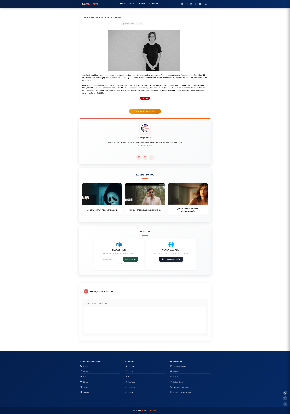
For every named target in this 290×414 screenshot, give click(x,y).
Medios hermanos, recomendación (145, 210)
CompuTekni (151, 410)
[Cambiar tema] (285, 393)
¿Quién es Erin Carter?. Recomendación (188, 210)
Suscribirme (130, 259)
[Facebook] (182, 4)
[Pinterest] (195, 4)
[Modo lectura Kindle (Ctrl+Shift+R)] (285, 398)
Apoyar (141, 4)
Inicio (122, 4)
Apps (131, 4)
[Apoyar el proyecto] (139, 157)
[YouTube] (200, 4)
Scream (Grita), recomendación (102, 210)
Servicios (153, 4)
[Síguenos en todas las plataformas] (151, 157)
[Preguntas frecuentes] (145, 157)
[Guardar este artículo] (285, 404)
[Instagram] (186, 4)
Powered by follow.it (119, 263)
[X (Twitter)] (191, 4)
